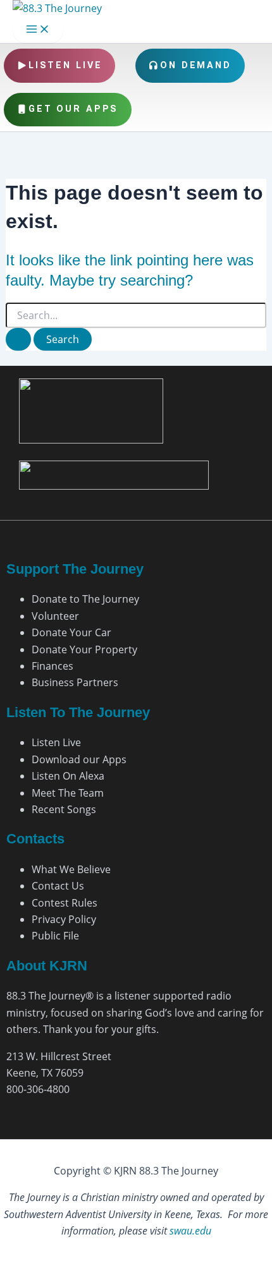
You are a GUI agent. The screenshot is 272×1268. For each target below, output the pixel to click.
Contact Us (58, 886)
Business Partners (75, 682)
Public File (55, 936)
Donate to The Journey (85, 599)
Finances (52, 666)
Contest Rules (64, 903)
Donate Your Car (71, 632)
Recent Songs (64, 809)
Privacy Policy (64, 919)
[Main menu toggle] (38, 29)
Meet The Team (68, 793)
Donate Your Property (84, 649)
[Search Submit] (18, 339)
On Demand (196, 65)
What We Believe (71, 869)
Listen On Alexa (68, 776)
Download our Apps (79, 759)
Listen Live (65, 65)
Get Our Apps (73, 109)
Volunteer (55, 616)
